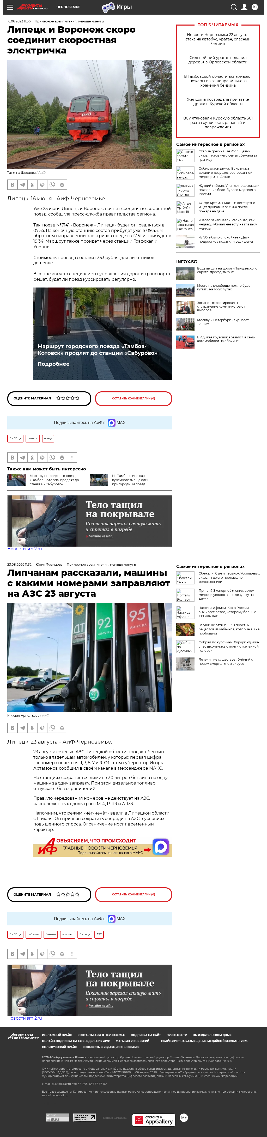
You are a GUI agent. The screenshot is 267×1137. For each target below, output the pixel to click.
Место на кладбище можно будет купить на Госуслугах (224, 287)
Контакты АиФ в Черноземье (101, 1035)
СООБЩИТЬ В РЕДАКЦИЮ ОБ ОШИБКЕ (111, 1047)
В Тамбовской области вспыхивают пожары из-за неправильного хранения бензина (218, 81)
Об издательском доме (212, 1035)
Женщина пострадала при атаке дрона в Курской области (218, 101)
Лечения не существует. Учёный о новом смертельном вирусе (226, 661)
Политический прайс (59, 1047)
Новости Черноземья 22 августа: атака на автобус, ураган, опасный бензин (218, 39)
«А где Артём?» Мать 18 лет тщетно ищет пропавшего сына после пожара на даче (227, 207)
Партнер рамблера (114, 1117)
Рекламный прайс (57, 1035)
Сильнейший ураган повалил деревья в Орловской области (218, 60)
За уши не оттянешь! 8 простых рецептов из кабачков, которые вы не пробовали (229, 629)
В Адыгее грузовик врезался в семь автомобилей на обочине (226, 339)
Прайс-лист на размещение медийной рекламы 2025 (204, 1041)
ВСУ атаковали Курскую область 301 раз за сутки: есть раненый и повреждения (218, 122)
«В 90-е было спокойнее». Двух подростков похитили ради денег (226, 239)
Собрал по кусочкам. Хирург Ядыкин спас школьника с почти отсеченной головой (229, 646)
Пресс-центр (177, 1035)
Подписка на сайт (146, 1035)
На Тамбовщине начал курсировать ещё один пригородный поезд (130, 480)
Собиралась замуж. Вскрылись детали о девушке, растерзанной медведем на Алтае (225, 172)
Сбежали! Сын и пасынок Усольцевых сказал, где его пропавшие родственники (229, 577)
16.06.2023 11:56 (19, 21)
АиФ (42, 173)
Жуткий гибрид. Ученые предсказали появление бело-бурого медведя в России (229, 190)
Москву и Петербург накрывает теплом (223, 322)
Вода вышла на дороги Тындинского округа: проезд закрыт (227, 270)
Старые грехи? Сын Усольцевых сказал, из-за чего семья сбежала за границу (228, 155)
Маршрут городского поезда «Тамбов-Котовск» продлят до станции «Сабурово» (97, 349)
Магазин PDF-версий (132, 1041)
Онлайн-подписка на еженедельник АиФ (76, 1041)
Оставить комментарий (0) (133, 398)
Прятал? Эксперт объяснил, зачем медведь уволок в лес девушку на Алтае (226, 595)
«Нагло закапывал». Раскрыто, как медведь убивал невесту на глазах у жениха (228, 224)
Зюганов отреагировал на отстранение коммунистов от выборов (221, 306)
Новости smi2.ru (24, 548)
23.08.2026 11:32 (19, 564)
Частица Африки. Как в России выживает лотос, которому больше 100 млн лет (227, 612)
